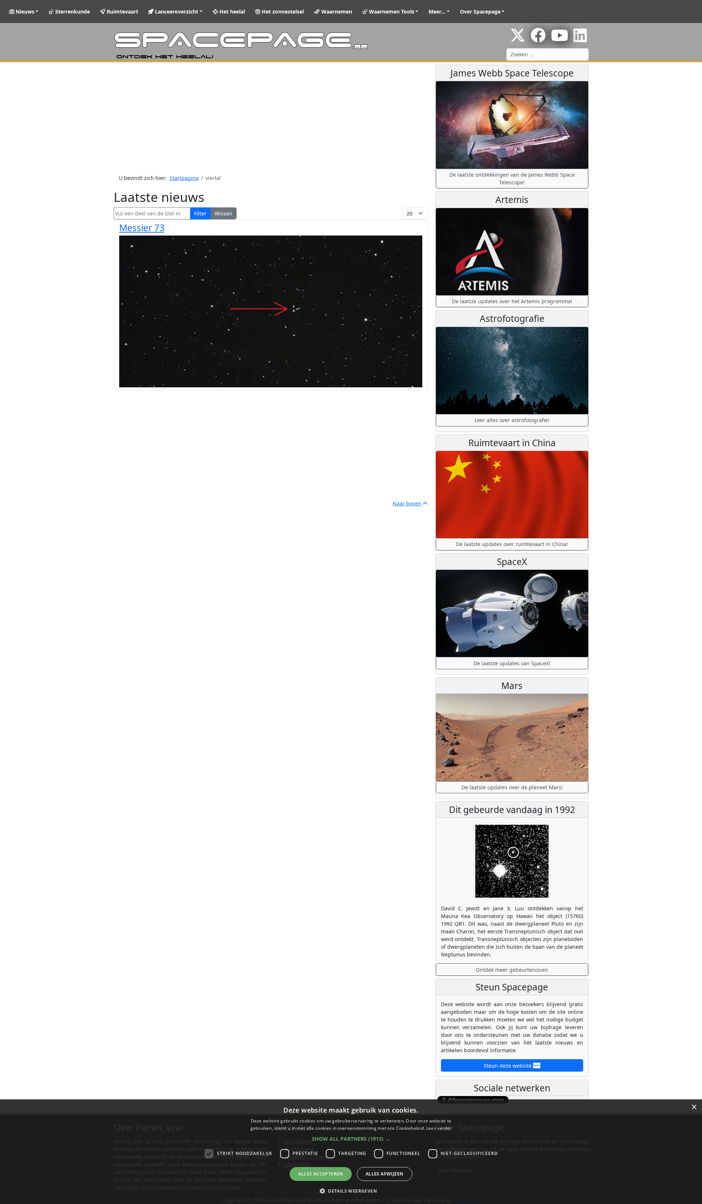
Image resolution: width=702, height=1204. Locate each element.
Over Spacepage (480, 11)
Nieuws (24, 11)
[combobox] (547, 54)
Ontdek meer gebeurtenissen (512, 969)
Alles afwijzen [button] (385, 1174)
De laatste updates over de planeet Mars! (512, 787)
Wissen (223, 213)
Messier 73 (142, 228)
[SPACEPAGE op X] (517, 38)
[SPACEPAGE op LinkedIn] (580, 38)
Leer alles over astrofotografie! (512, 420)
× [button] (694, 1107)
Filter (200, 213)
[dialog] (351, 1151)
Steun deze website (508, 1065)
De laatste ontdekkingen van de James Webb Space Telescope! (512, 178)
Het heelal (231, 11)
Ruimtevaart (121, 11)
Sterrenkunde (72, 11)
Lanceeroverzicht (176, 11)
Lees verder (439, 1128)
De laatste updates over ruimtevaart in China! (512, 544)
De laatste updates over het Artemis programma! (512, 301)
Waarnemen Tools (390, 11)
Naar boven (408, 503)
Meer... (437, 11)
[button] (351, 1139)
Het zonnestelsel (282, 11)
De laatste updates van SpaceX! (511, 663)
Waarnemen (336, 11)
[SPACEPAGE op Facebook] (538, 38)
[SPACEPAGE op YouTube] (559, 38)
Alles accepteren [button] (320, 1174)
